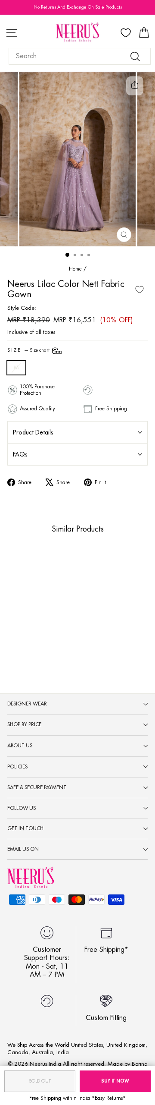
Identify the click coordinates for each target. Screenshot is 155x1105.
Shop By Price (24, 724)
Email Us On (23, 849)
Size (29, 351)
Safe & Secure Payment (36, 787)
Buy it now (115, 1081)
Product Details (33, 432)
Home (75, 268)
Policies (17, 766)
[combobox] (80, 56)
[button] (30, 622)
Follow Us (21, 808)
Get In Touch (25, 828)
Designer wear (27, 703)
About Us (19, 745)
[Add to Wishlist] (139, 289)
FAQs (20, 454)
